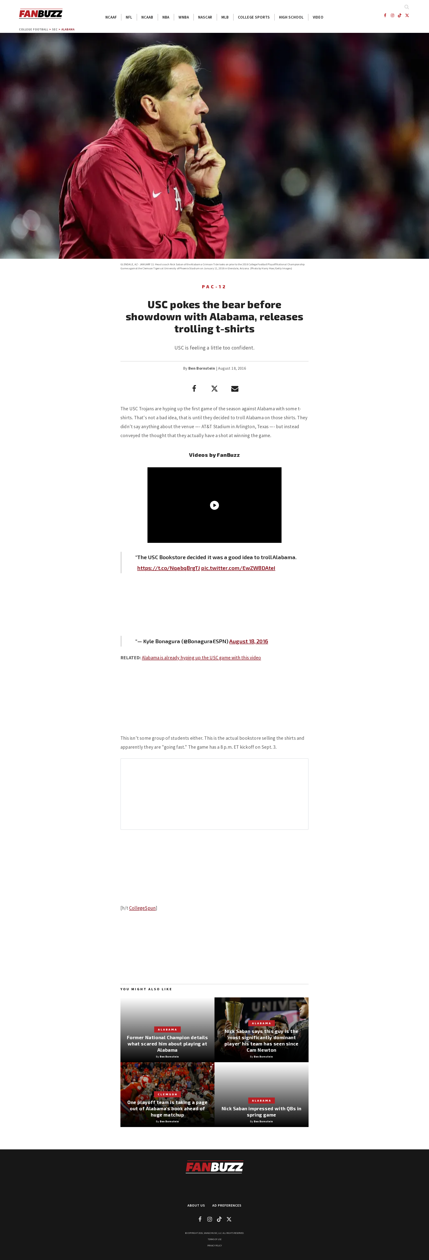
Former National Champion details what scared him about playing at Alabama (167, 1044)
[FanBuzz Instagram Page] (392, 15)
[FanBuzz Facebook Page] (385, 15)
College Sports (254, 17)
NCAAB (147, 17)
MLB (225, 17)
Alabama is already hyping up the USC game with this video (201, 658)
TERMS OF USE (214, 1239)
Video (318, 17)
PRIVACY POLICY (214, 1245)
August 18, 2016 (248, 641)
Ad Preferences (227, 1205)
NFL (129, 17)
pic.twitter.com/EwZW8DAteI (238, 568)
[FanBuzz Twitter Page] (407, 15)
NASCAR (205, 17)
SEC (55, 29)
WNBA (184, 17)
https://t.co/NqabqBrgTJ (168, 568)
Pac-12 (214, 286)
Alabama (68, 29)
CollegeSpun (142, 908)
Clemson (168, 1094)
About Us (196, 1205)
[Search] (406, 7)
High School (291, 17)
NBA (166, 17)
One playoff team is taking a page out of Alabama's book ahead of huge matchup (167, 1108)
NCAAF (111, 17)
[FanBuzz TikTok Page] (400, 15)
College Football (33, 29)
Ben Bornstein (201, 368)
